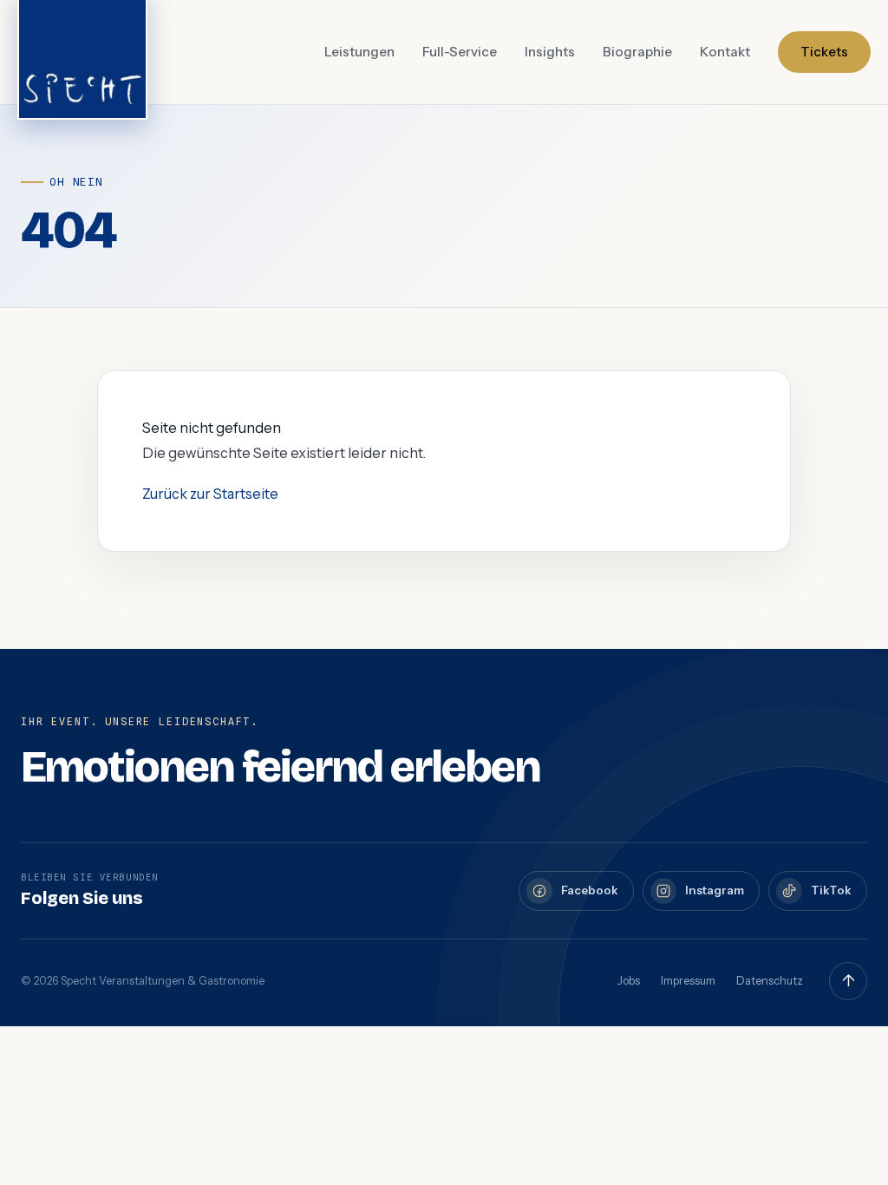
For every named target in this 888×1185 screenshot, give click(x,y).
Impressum (688, 980)
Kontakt (725, 51)
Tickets (824, 51)
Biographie (637, 51)
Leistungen (359, 51)
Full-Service (459, 51)
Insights (550, 51)
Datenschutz (769, 980)
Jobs (628, 980)
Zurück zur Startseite (210, 493)
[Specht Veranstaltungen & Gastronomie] (82, 52)
